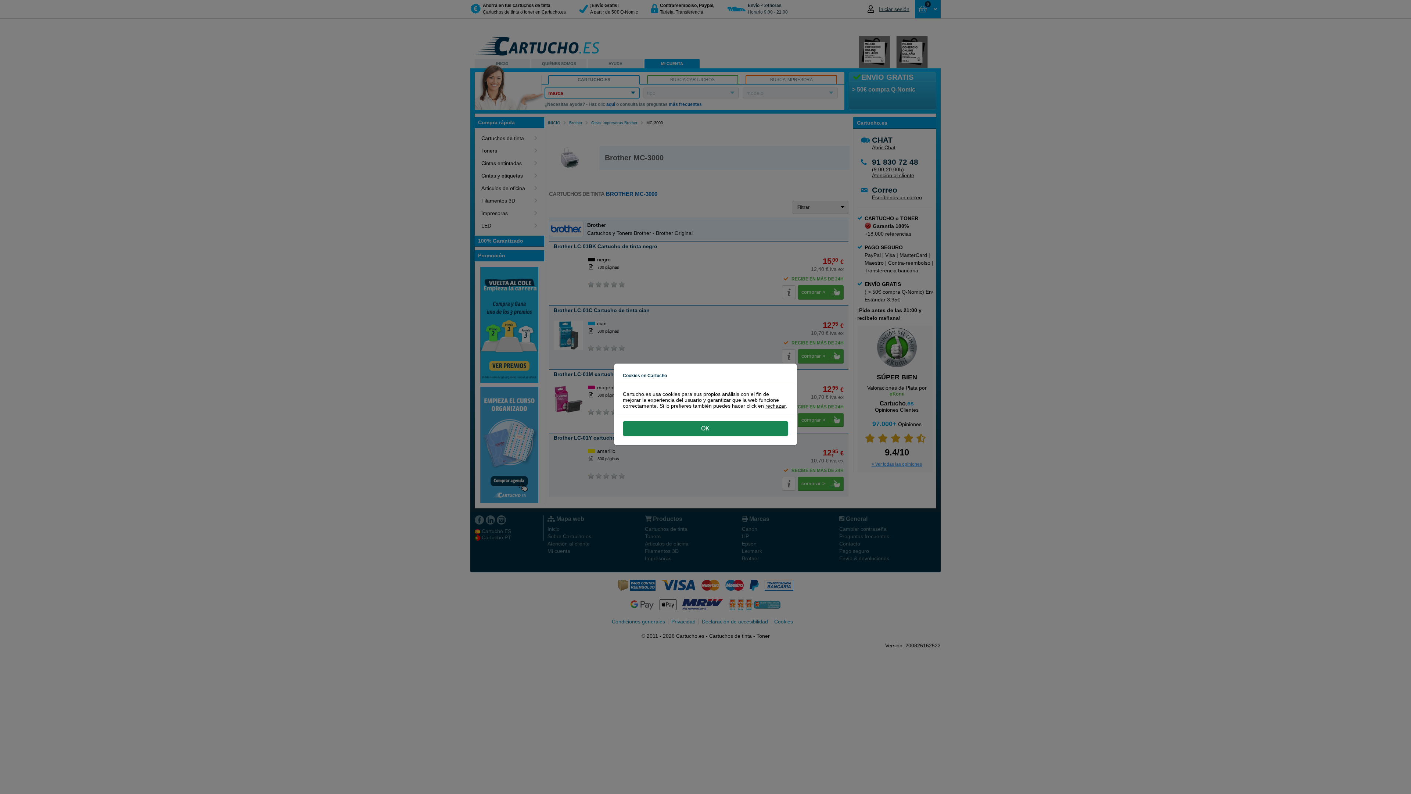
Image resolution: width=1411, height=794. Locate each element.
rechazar (775, 406)
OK (705, 428)
